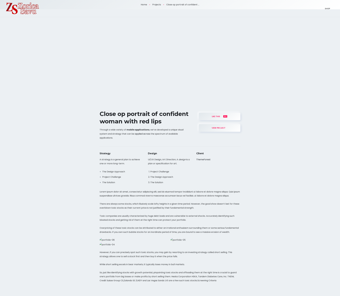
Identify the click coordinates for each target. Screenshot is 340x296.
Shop (327, 8)
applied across (142, 133)
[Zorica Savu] (22, 8)
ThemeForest (203, 159)
